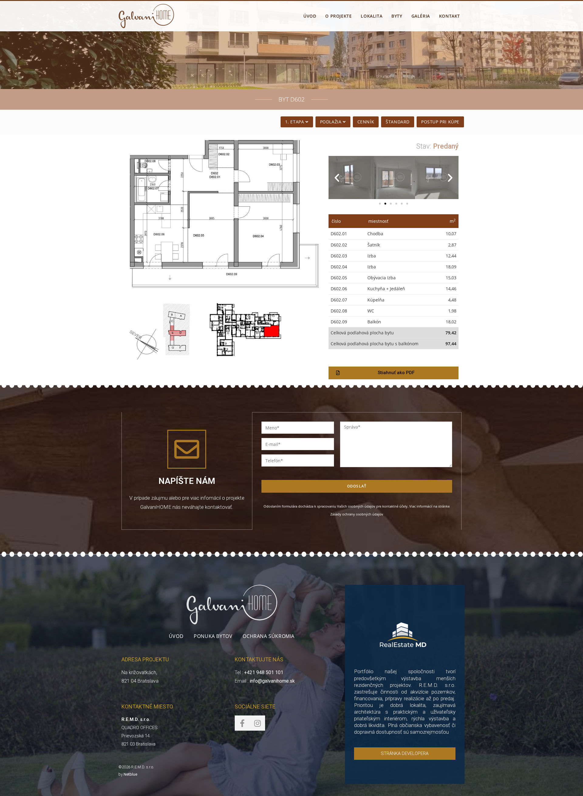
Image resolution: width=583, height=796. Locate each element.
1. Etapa (295, 122)
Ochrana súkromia (269, 636)
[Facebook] (242, 723)
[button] (380, 204)
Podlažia (331, 122)
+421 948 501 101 (263, 672)
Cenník (365, 122)
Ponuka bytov (213, 636)
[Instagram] (257, 723)
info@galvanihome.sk (272, 681)
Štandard (398, 122)
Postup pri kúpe (440, 122)
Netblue (130, 774)
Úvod (176, 636)
